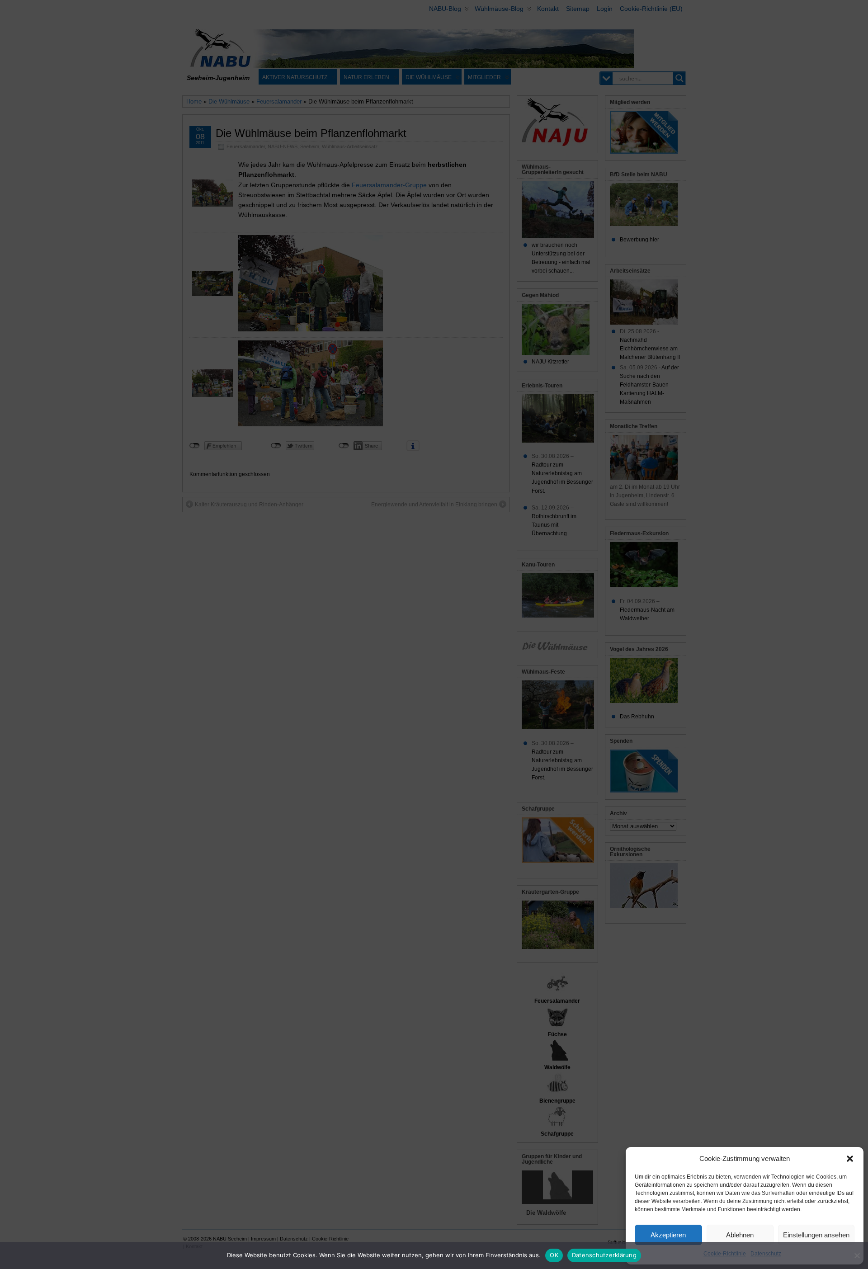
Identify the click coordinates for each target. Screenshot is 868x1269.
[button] (849, 1158)
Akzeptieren (668, 1235)
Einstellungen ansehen (816, 1235)
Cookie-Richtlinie (724, 1253)
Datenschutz (765, 1253)
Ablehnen (740, 1235)
